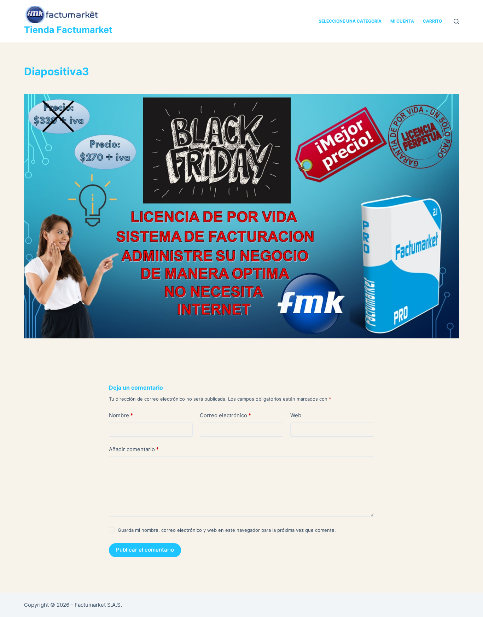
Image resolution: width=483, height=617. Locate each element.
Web (295, 415)
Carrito (432, 21)
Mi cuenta (402, 21)
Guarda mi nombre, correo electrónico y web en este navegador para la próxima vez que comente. (227, 530)
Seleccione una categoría (350, 21)
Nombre (121, 415)
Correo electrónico (225, 415)
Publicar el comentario (145, 549)
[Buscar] (456, 21)
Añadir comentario (134, 449)
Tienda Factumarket (68, 29)
